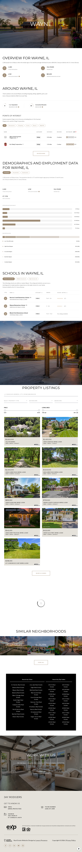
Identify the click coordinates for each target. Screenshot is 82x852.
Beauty (35, 125)
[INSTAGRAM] (10, 845)
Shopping (21, 125)
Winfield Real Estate (36, 690)
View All (41, 662)
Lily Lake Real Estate (36, 685)
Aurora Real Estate (36, 709)
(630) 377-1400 (50, 808)
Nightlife (43, 125)
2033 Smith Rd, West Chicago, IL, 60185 (18, 299)
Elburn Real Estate (18, 716)
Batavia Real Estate (18, 692)
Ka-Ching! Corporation (16, 144)
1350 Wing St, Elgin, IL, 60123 (16, 314)
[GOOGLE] (23, 845)
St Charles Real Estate (18, 685)
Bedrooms (58, 400)
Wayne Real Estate (18, 690)
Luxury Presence (41, 840)
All (5, 125)
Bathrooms (33, 400)
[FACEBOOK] (5, 845)
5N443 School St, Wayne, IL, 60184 (17, 307)
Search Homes (41, 573)
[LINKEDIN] (14, 845)
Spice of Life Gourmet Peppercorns (15, 137)
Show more (41, 153)
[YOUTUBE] (18, 845)
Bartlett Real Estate (18, 714)
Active (28, 125)
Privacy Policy (71, 840)
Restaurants (12, 125)
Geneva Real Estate (18, 687)
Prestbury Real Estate (36, 706)
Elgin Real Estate (36, 687)
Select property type (11, 400)
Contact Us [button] (41, 771)
